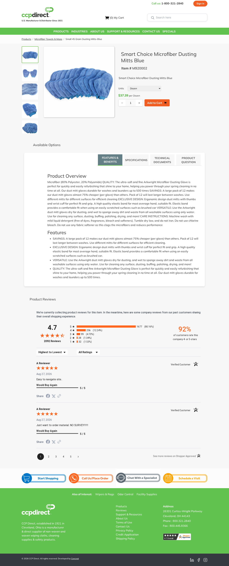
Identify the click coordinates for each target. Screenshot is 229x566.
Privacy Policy (124, 530)
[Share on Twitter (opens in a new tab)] (54, 396)
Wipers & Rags (104, 494)
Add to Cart (154, 103)
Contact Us (123, 526)
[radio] (118, 326)
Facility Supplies (147, 494)
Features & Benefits (110, 159)
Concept (75, 558)
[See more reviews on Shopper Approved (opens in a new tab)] (59, 396)
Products (26, 39)
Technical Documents (162, 160)
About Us (122, 518)
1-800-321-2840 (172, 3)
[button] (61, 31)
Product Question (188, 160)
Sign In (200, 3)
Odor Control (125, 494)
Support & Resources (129, 514)
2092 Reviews (56, 341)
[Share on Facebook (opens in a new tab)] (48, 396)
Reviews (121, 510)
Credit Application (127, 534)
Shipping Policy (125, 538)
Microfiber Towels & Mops (48, 39)
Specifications (136, 160)
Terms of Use (124, 522)
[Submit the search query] (152, 17)
